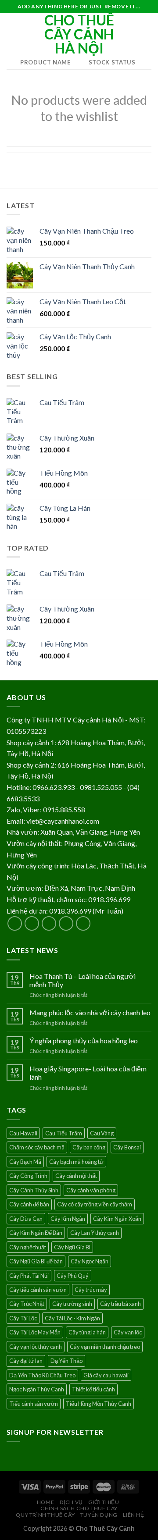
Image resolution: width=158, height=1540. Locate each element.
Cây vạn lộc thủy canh (35, 1346)
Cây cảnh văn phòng (90, 1190)
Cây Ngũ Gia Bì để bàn (36, 1261)
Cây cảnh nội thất (76, 1175)
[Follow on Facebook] (14, 923)
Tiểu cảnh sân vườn (33, 1403)
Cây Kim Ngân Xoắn (117, 1218)
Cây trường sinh (72, 1303)
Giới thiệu (103, 1502)
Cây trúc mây (91, 1289)
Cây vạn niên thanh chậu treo (105, 1346)
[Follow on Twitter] (49, 923)
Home (45, 1502)
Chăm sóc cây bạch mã (37, 1147)
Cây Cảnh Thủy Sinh (33, 1190)
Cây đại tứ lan (26, 1360)
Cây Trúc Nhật (26, 1303)
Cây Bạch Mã (25, 1161)
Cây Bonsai (127, 1147)
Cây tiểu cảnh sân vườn (38, 1289)
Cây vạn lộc (128, 1332)
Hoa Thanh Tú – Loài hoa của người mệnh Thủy (82, 980)
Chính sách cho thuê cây (79, 1508)
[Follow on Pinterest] (83, 923)
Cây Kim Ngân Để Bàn (35, 1232)
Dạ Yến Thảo (66, 1360)
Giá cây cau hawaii (106, 1375)
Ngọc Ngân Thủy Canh (36, 1389)
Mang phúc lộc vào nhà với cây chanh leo (90, 1012)
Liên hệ (133, 1515)
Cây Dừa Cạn (26, 1218)
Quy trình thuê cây (45, 1515)
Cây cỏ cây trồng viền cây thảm (94, 1204)
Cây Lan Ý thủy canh (94, 1232)
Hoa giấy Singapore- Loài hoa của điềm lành (88, 1072)
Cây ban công (88, 1147)
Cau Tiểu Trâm (63, 1133)
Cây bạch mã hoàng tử (76, 1161)
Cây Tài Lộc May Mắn (35, 1332)
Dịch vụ (71, 1502)
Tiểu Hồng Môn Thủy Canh (98, 1403)
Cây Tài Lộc (23, 1318)
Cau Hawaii (23, 1133)
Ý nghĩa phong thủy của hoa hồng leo (83, 1040)
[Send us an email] (66, 923)
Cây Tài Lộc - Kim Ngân (72, 1318)
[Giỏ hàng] (147, 28)
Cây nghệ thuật (27, 1247)
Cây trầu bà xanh (120, 1303)
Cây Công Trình (28, 1175)
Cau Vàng (102, 1133)
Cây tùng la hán (87, 1332)
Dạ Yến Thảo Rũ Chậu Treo (42, 1375)
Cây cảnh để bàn (29, 1204)
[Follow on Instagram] (32, 923)
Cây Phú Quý (73, 1275)
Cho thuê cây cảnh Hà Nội (79, 34)
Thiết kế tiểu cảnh (93, 1389)
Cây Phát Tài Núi (29, 1275)
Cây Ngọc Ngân (89, 1261)
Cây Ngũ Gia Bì (72, 1247)
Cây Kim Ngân (67, 1218)
